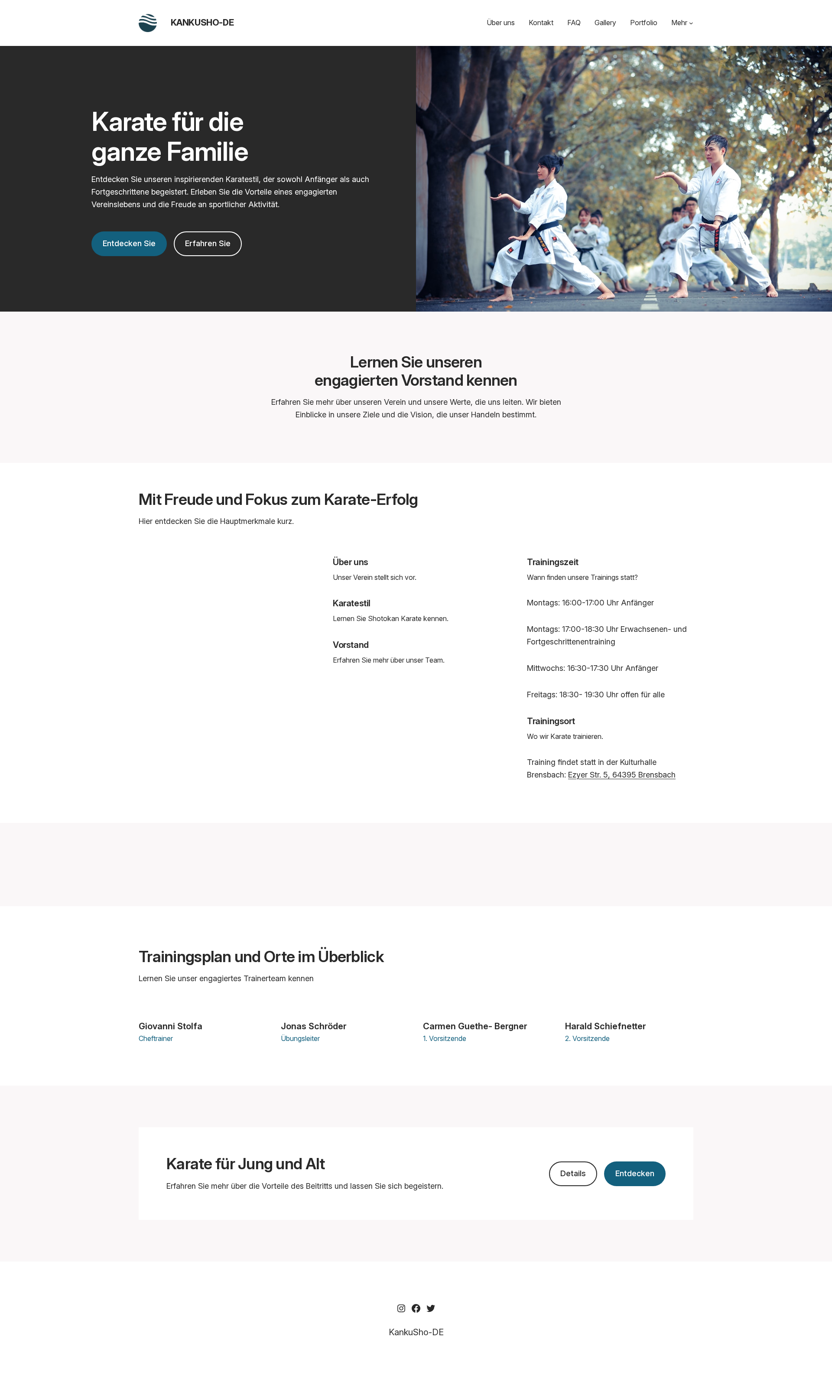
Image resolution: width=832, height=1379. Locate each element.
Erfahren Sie (208, 243)
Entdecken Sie (129, 243)
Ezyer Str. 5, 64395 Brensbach (622, 774)
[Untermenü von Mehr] (691, 23)
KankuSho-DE (202, 22)
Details (573, 1173)
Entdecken (634, 1173)
